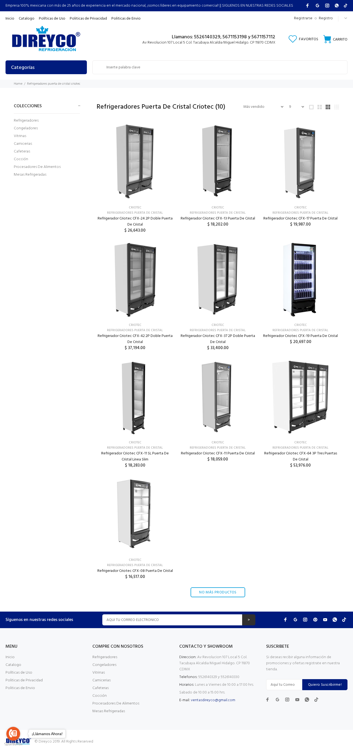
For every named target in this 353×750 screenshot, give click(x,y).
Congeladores (26, 128)
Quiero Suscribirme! (325, 685)
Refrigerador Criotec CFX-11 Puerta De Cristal (218, 453)
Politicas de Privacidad (24, 680)
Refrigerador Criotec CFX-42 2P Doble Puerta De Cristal (135, 339)
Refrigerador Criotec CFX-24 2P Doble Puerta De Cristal (135, 221)
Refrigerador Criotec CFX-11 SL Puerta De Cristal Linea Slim (135, 456)
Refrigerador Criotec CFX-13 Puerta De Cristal (218, 218)
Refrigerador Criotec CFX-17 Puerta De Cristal (300, 218)
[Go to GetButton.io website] (13, 744)
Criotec (135, 207)
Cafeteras (22, 151)
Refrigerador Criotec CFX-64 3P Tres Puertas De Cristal (300, 456)
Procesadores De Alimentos (37, 167)
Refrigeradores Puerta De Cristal (135, 213)
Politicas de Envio (20, 688)
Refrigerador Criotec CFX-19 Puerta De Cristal (300, 336)
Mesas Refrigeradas (30, 174)
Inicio (10, 657)
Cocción (21, 159)
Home (18, 84)
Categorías (22, 68)
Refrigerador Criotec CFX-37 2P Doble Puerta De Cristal (218, 339)
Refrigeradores (26, 120)
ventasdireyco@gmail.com (213, 700)
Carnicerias (23, 144)
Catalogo (13, 665)
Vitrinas (20, 136)
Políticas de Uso (19, 672)
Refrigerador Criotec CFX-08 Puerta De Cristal (135, 571)
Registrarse (303, 18)
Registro (326, 18)
